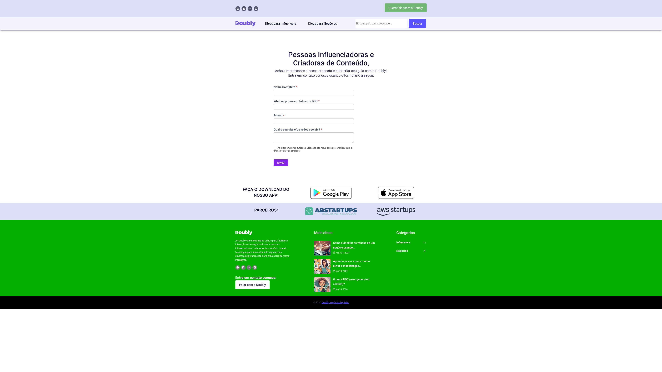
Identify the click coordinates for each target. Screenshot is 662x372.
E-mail (279, 115)
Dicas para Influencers (280, 23)
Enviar (280, 162)
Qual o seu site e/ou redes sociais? (298, 129)
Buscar (417, 23)
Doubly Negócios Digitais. (335, 302)
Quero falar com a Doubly (405, 8)
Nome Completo (285, 87)
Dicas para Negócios (322, 23)
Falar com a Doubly (252, 285)
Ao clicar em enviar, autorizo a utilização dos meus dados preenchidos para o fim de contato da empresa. (313, 149)
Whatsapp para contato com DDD (297, 101)
